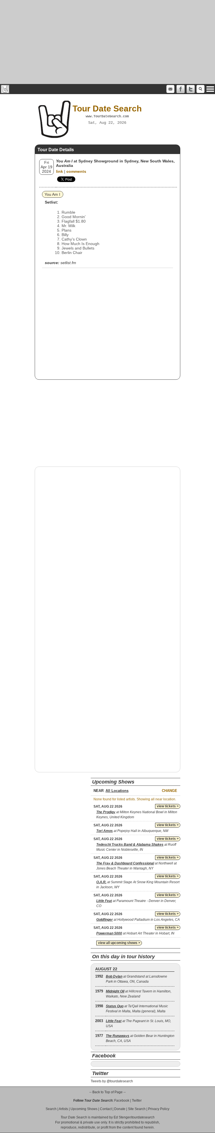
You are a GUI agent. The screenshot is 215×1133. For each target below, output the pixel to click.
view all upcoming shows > (119, 943)
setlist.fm (68, 262)
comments (76, 171)
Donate (119, 1109)
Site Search (137, 1109)
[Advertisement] (107, 42)
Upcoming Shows (84, 1109)
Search (51, 1109)
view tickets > (168, 806)
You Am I (52, 194)
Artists (63, 1109)
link (59, 171)
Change (169, 791)
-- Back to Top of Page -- (107, 1092)
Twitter (137, 1100)
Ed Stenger (122, 1117)
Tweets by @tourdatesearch (112, 1081)
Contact (106, 1109)
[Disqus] (107, 542)
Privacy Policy (158, 1109)
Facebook (121, 1100)
